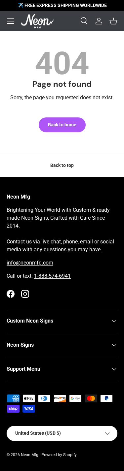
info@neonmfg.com (30, 263)
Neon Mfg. (30, 455)
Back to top (62, 165)
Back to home (62, 124)
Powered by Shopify (59, 455)
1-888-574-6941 (52, 276)
